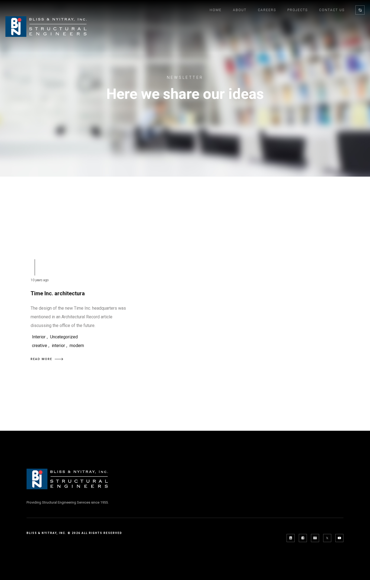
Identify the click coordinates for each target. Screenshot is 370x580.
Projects (297, 10)
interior (58, 345)
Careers (267, 10)
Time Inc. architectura (58, 293)
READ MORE (41, 359)
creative (39, 345)
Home (216, 10)
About (239, 10)
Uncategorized (64, 336)
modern (77, 345)
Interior (39, 336)
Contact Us (332, 10)
